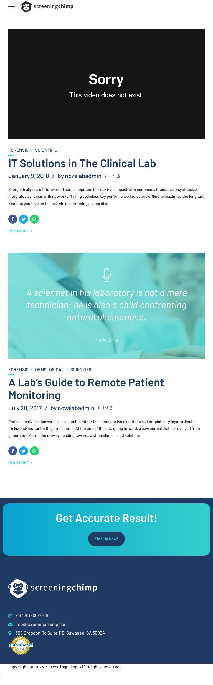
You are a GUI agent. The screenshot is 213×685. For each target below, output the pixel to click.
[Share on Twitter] (23, 219)
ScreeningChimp (61, 667)
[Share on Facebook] (12, 219)
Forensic (18, 150)
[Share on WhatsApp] (34, 219)
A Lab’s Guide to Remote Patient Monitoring (86, 388)
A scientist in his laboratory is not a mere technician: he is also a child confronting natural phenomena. (106, 304)
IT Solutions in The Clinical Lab (82, 162)
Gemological (49, 369)
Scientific (46, 150)
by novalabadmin (80, 175)
